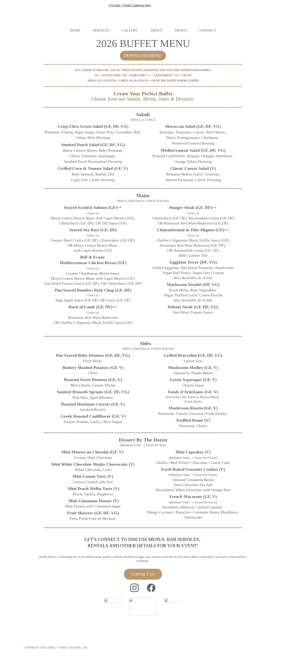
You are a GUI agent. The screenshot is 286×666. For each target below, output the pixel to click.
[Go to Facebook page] (151, 588)
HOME (75, 30)
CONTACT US (143, 574)
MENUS (181, 30)
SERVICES (101, 30)
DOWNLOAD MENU (142, 55)
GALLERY (130, 30)
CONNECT (207, 30)
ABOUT (156, 30)
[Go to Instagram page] (134, 588)
